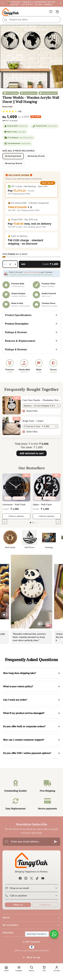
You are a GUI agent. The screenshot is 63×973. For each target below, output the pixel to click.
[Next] (27, 487)
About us (18, 904)
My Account (10, 925)
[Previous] (5, 487)
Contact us (45, 904)
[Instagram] (26, 878)
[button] (50, 12)
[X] (31, 878)
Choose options (16, 516)
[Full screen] (59, 29)
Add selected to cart (32, 453)
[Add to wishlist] (26, 497)
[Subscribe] (55, 841)
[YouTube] (43, 878)
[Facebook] (20, 878)
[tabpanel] (31, 500)
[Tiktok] (37, 878)
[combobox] (31, 19)
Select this (31, 411)
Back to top (33, 957)
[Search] (5, 19)
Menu (6, 917)
